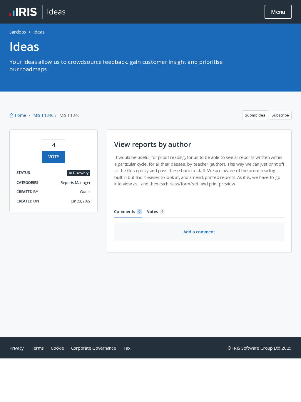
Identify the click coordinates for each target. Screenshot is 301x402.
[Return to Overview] (37, 12)
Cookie (57, 348)
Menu (278, 11)
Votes (155, 211)
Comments (127, 211)
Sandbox (17, 32)
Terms (37, 348)
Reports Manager (76, 182)
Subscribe (280, 115)
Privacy (16, 348)
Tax (127, 348)
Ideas (39, 32)
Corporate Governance (93, 348)
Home (20, 115)
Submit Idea (255, 115)
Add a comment (199, 232)
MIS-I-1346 (43, 115)
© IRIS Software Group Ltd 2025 (260, 348)
